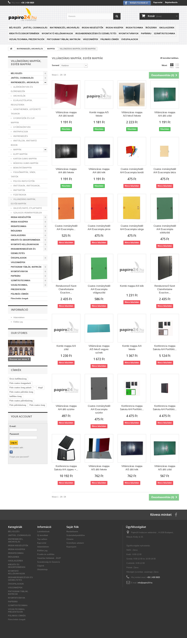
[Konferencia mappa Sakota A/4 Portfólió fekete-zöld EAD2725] (132, 388)
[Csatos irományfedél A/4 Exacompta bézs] (165, 151)
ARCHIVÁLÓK (19, 96)
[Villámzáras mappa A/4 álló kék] (99, 151)
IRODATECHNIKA (134, 27)
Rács (172, 67)
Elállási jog (18, 322)
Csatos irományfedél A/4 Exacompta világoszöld (99, 289)
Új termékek (42, 535)
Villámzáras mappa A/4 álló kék (99, 171)
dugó (40, 387)
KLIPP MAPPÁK (20, 154)
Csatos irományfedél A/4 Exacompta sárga (132, 227)
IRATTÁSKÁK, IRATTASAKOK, (26, 186)
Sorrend (55, 65)
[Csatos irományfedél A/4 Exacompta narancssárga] (66, 208)
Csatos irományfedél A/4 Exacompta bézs (164, 171)
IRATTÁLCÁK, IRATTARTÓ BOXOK (24, 143)
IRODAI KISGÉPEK (114, 27)
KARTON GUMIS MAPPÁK (25, 159)
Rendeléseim (72, 531)
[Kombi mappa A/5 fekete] (99, 94)
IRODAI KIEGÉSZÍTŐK (92, 27)
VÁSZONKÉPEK (90, 39)
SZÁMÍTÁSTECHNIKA (164, 33)
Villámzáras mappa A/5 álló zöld (164, 468)
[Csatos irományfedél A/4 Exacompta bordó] (132, 151)
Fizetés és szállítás (45, 554)
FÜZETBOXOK (19, 195)
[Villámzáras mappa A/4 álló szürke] (66, 388)
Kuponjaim (71, 547)
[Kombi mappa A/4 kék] (132, 268)
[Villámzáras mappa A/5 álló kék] (132, 448)
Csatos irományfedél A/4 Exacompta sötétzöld (165, 229)
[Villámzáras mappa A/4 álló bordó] (66, 94)
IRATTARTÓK (19, 190)
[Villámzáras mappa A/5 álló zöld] (165, 448)
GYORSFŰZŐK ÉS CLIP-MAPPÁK (23, 120)
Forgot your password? (19, 457)
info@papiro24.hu (145, 583)
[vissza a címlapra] (11, 49)
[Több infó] (34, 386)
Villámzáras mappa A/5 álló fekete (99, 468)
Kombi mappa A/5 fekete (99, 114)
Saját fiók (72, 527)
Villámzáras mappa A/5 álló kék (131, 468)
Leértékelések (43, 531)
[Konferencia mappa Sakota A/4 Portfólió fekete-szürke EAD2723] (165, 328)
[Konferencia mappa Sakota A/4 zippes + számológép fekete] (66, 448)
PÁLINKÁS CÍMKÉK (110, 39)
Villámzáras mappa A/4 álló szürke (66, 408)
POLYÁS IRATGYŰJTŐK (24, 181)
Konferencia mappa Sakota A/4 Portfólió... (165, 348)
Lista (177, 67)
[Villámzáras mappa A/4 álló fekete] (66, 151)
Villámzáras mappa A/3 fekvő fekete (131, 114)
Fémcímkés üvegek (19, 298)
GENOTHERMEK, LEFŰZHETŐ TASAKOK (26, 111)
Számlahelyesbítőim (75, 535)
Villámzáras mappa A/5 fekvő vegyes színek (99, 349)
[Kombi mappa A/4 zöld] (66, 328)
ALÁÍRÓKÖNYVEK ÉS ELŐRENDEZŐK (22, 89)
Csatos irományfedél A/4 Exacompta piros (99, 227)
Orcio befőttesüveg (18, 379)
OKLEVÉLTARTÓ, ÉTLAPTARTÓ (27, 208)
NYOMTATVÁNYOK (128, 33)
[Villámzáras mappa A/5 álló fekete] (99, 448)
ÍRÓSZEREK (151, 27)
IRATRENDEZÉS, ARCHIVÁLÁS (64, 27)
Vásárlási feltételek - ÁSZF (49, 558)
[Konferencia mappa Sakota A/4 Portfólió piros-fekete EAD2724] (165, 388)
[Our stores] (27, 348)
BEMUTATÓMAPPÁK (22, 168)
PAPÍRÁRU (146, 33)
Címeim (69, 539)
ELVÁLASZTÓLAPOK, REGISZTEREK (22, 102)
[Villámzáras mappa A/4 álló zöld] (165, 94)
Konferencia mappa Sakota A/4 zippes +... (66, 468)
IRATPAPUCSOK (20, 132)
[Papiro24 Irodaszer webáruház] (35, 14)
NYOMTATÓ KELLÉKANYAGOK (57, 33)
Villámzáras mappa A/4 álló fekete (66, 171)
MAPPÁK (17, 150)
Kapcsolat (157, 2)
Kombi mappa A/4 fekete (131, 348)
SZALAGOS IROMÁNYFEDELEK (27, 213)
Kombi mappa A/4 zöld (66, 348)
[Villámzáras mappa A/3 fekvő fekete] (132, 94)
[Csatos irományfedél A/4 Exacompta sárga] (132, 208)
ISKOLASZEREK (166, 27)
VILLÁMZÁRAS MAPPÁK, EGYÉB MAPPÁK (23, 201)
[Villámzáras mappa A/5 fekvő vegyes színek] (99, 328)
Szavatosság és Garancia (48, 562)
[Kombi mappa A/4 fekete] (132, 328)
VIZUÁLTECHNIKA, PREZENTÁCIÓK (26, 39)
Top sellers (42, 539)
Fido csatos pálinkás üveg (21, 392)
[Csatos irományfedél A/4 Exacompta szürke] (99, 388)
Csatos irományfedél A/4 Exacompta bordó (132, 171)
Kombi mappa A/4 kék (132, 286)
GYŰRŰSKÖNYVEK (22, 127)
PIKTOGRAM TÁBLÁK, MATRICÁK (63, 39)
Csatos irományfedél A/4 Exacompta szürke (99, 409)
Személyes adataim (75, 543)
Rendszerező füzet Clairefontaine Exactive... (66, 289)
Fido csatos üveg (37, 405)
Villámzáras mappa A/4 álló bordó (66, 114)
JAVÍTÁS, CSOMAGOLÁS (35, 27)
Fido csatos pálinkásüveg (21, 401)
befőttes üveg (15, 396)
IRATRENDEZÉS (20, 136)
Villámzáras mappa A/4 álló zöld (164, 114)
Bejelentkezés (171, 2)
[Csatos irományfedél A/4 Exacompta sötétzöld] (165, 208)
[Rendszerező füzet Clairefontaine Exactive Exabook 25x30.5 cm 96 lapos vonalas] (165, 268)
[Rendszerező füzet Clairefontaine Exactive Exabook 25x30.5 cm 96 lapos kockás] (66, 268)
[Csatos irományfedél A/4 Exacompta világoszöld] (99, 268)
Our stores (19, 333)
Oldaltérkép (42, 569)
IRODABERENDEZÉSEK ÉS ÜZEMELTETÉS (95, 33)
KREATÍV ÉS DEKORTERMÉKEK (24, 33)
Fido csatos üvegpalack (20, 383)
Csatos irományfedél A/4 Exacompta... (66, 227)
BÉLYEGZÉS (15, 27)
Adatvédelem (19, 317)
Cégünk (40, 566)
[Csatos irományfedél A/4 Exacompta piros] (99, 208)
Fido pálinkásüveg (17, 405)
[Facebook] (11, 451)
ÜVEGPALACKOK (129, 39)
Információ (19, 309)
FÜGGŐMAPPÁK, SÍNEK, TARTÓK (23, 174)
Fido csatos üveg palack (20, 387)
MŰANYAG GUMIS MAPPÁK (25, 163)
